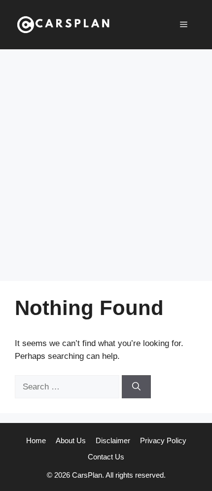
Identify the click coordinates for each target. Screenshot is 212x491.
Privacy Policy (163, 440)
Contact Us (106, 457)
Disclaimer (113, 440)
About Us (71, 440)
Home (36, 440)
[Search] (136, 387)
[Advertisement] (106, 160)
